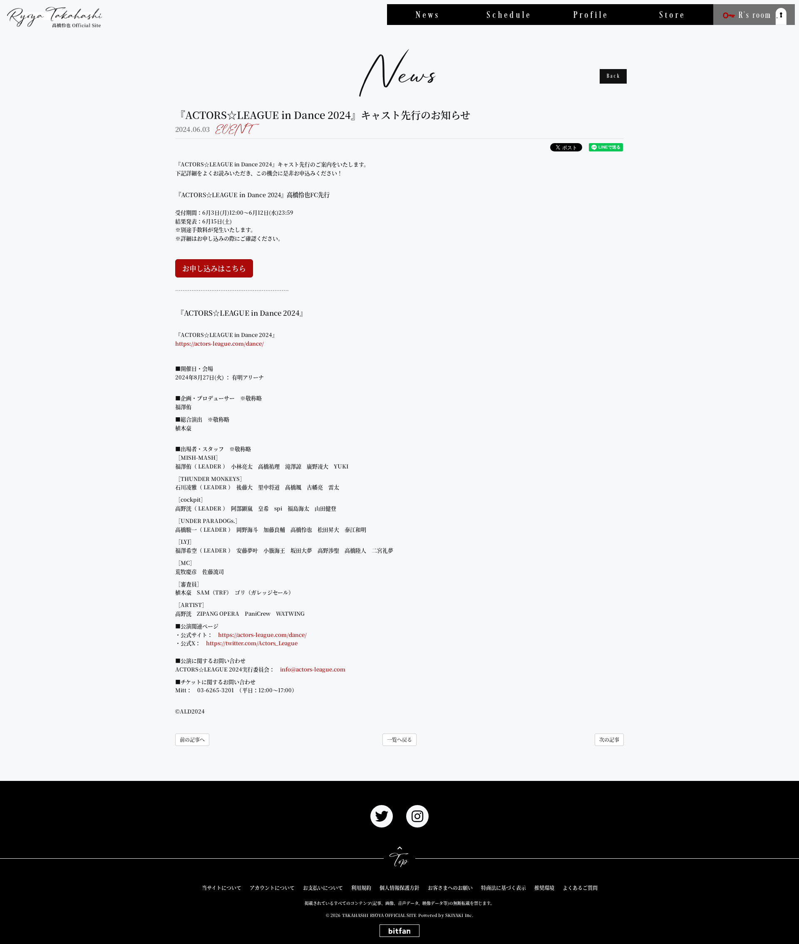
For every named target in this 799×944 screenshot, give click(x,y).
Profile (591, 14)
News (428, 14)
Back (614, 76)
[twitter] (381, 816)
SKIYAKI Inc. (459, 915)
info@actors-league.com (312, 669)
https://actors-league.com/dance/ (219, 343)
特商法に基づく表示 (503, 887)
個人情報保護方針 (399, 887)
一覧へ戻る (399, 739)
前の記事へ (192, 739)
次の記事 (609, 739)
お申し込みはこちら (214, 268)
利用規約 (361, 887)
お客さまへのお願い (450, 887)
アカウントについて (272, 887)
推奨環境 (544, 887)
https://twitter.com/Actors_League (252, 643)
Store (673, 14)
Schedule (509, 14)
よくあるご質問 (580, 887)
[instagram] (417, 816)
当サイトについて (221, 887)
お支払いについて (323, 887)
